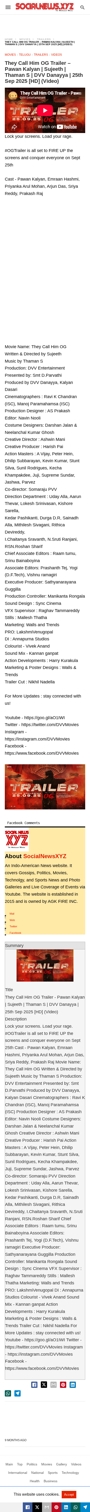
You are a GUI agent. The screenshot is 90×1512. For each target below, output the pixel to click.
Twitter (13, 926)
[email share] (53, 1385)
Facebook (15, 932)
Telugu (25, 54)
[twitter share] (44, 1384)
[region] (45, 23)
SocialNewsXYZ (44, 856)
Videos (56, 54)
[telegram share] (17, 1393)
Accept (69, 1494)
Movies (24, 39)
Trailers (44, 39)
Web (12, 920)
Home (9, 39)
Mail (12, 913)
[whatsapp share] (8, 1393)
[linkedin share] (73, 1385)
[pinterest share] (63, 1385)
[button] (45, 786)
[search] (82, 7)
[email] (47, 1507)
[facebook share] (34, 1385)
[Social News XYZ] (44, 7)
